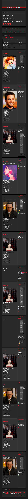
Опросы (7, 32)
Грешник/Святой (6, 87)
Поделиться (20, 195)
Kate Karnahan (6, 53)
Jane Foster (5, 126)
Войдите (10, 28)
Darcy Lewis (5, 161)
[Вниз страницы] (24, 273)
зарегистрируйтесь (17, 28)
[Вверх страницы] (24, 272)
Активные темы (14, 9)
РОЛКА (7, 24)
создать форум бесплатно (20, 495)
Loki (4, 197)
